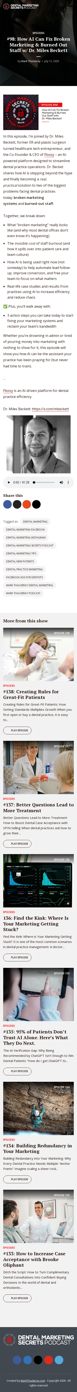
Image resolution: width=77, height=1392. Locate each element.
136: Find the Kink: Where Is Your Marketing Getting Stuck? (35, 923)
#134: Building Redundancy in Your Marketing (37, 1148)
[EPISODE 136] (38, 880)
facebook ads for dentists (24, 577)
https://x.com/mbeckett (50, 409)
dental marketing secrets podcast (29, 545)
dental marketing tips (21, 553)
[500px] (59, 1360)
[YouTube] (48, 1360)
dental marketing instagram (26, 537)
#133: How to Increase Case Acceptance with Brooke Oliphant (34, 1259)
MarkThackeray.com (33, 1381)
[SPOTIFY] (8, 1319)
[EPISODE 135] (38, 994)
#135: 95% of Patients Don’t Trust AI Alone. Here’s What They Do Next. (35, 1037)
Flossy (49, 154)
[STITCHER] (37, 1319)
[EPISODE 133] (38, 1216)
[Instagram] (38, 1360)
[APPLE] (18, 1319)
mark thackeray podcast (23, 593)
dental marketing (35, 521)
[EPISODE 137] (38, 767)
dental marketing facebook (25, 529)
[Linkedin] (27, 1360)
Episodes (38, 33)
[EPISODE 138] (38, 654)
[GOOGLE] (28, 1319)
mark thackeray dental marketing (29, 585)
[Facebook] (17, 1360)
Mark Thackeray (30, 61)
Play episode (19, 730)
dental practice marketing (24, 569)
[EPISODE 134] (38, 1108)
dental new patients (20, 561)
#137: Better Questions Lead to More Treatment (38, 807)
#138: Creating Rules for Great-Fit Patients (31, 694)
